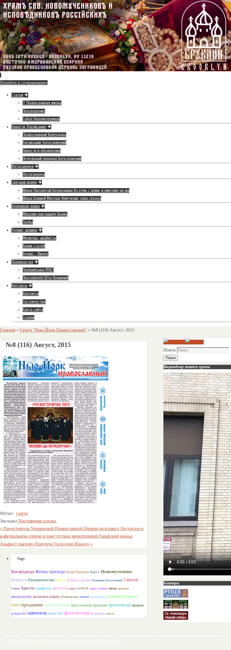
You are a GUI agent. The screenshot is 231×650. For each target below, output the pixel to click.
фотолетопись (78, 613)
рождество (18, 613)
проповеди (119, 604)
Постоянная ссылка (37, 520)
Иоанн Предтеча (77, 572)
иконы (112, 588)
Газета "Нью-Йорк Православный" (53, 330)
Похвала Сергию (78, 580)
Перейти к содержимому (24, 82)
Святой (130, 579)
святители (37, 613)
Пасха (60, 580)
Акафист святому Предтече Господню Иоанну (46, 544)
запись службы (98, 588)
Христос (28, 588)
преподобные (57, 604)
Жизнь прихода (50, 571)
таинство (55, 613)
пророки (138, 605)
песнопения (98, 597)
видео (72, 588)
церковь (99, 613)
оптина (84, 597)
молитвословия (46, 596)
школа (110, 613)
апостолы (60, 588)
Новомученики (116, 571)
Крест (95, 572)
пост (15, 604)
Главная (7, 330)
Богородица (22, 571)
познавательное (122, 596)
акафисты (43, 588)
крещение (123, 588)
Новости (19, 579)
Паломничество (41, 580)
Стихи (15, 588)
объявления (69, 597)
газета (22, 513)
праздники (32, 604)
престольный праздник (89, 605)
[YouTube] (174, 342)
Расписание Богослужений (107, 580)
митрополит (21, 597)
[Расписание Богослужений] (194, 342)
